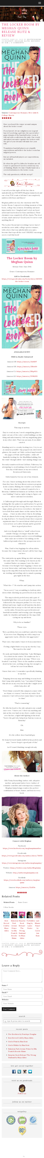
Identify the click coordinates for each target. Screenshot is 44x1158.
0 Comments (17, 43)
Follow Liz (22, 1093)
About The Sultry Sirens (17, 1153)
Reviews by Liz (18, 1148)
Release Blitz (22, 41)
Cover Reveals (15, 1150)
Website (5, 1000)
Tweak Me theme (16, 1156)
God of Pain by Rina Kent (18, 1042)
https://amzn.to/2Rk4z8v (27, 366)
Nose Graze (30, 1156)
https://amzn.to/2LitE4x (25, 887)
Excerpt (9, 41)
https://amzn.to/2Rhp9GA (26, 371)
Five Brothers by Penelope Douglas (22, 1034)
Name (5, 985)
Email (5, 992)
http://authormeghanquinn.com (25, 873)
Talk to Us (32, 1153)
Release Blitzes (28, 1150)
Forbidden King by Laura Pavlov (30, 924)
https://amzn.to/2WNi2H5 (27, 376)
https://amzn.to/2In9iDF (27, 362)
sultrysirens (34, 39)
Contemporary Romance (18, 113)
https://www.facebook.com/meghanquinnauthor (22, 848)
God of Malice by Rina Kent (18, 1045)
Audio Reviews (31, 1148)
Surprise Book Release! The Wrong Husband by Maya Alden (22, 929)
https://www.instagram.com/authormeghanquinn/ (22, 863)
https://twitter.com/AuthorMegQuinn (25, 868)
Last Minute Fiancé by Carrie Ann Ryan (37, 928)
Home (8, 1148)
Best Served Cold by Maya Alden (6, 926)
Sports (11, 115)
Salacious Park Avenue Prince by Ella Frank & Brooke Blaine (14, 929)
